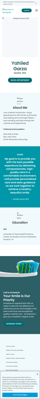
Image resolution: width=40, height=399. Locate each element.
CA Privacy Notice (11, 362)
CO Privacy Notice (12, 366)
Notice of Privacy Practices (14, 350)
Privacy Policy (10, 346)
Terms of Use (10, 354)
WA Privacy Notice (12, 370)
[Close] (37, 374)
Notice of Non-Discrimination (15, 358)
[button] (36, 10)
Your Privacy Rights (20, 395)
